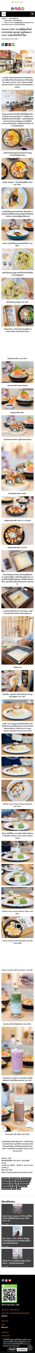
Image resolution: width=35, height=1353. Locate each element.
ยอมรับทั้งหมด (22, 1349)
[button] (28, 14)
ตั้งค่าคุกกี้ (11, 1349)
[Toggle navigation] (32, 14)
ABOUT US (4, 1321)
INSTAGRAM (5, 1336)
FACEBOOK (5, 1332)
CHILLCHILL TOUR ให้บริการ (10, 1310)
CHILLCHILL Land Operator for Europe (15, 1313)
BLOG (3, 1324)
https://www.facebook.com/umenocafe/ (17, 1172)
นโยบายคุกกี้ (15, 1346)
